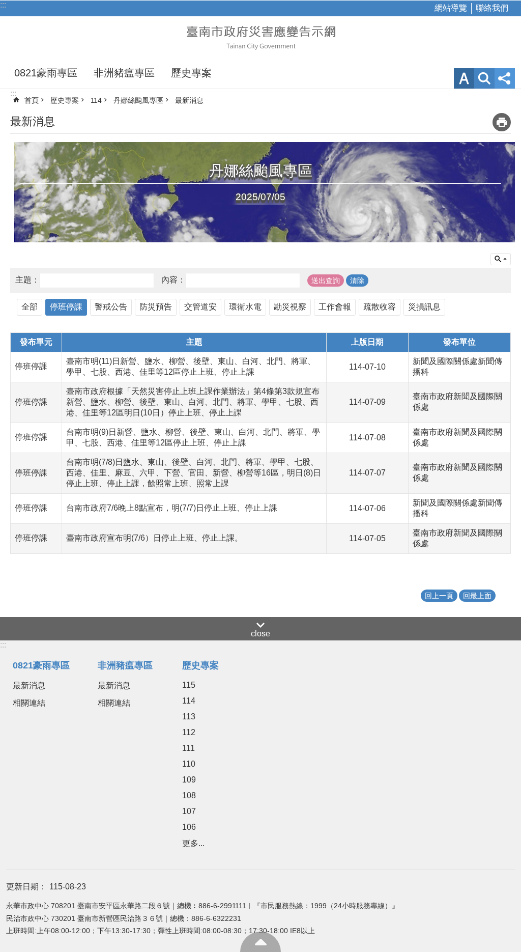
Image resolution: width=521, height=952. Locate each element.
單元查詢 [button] (500, 259)
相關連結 (29, 702)
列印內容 (502, 122)
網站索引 (484, 78)
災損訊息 (424, 306)
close (260, 633)
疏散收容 (379, 306)
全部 (29, 306)
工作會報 (335, 306)
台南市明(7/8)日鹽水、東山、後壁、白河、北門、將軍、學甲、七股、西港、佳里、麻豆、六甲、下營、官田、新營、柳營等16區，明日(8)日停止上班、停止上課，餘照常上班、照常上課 (193, 473)
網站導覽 (451, 8)
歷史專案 (191, 72)
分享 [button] (505, 78)
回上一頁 (439, 596)
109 (189, 779)
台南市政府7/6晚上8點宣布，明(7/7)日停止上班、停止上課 (171, 507)
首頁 (31, 100)
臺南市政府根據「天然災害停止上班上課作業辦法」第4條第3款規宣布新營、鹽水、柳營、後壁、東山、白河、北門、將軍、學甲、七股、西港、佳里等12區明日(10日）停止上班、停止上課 (193, 402)
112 (188, 732)
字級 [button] (464, 78)
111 (188, 748)
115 (188, 685)
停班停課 (66, 306)
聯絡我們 (492, 8)
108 (189, 795)
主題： (27, 279)
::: (3, 5)
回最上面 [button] (477, 596)
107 (189, 811)
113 (188, 716)
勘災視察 (290, 306)
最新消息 (189, 100)
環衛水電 (245, 306)
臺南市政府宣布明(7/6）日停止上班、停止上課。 (154, 538)
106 (189, 827)
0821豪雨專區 (45, 72)
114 (96, 100)
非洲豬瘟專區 (124, 72)
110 (188, 764)
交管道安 (200, 306)
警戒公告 (111, 306)
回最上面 (260, 942)
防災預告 (155, 306)
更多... (193, 843)
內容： (173, 279)
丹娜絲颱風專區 (138, 100)
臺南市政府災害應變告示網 (260, 36)
